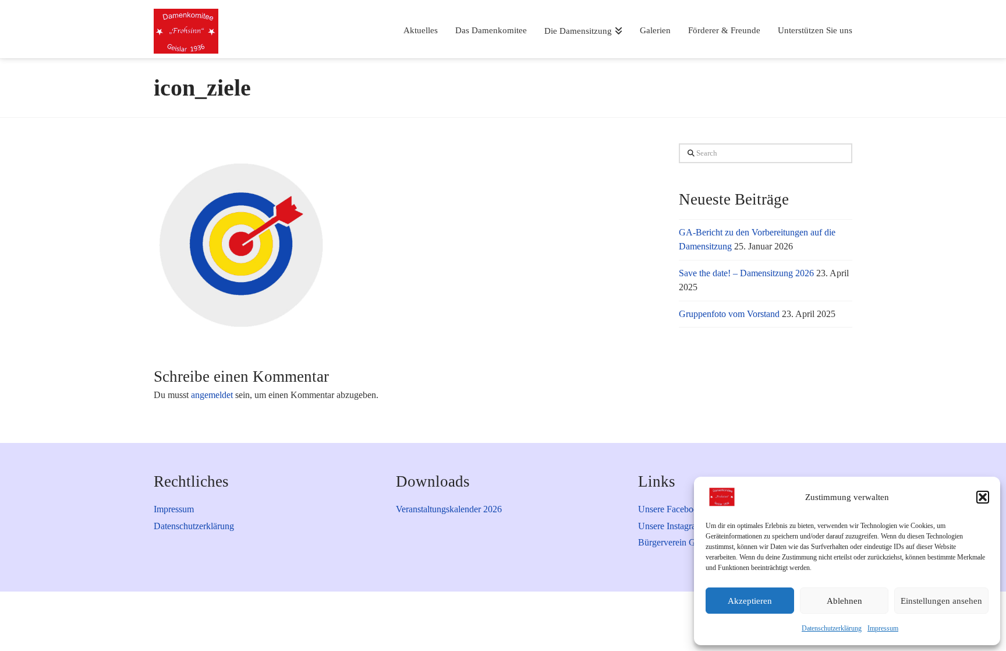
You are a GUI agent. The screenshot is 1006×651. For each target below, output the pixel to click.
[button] (983, 497)
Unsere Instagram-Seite (681, 526)
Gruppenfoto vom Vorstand (729, 314)
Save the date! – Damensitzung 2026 (746, 273)
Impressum (882, 628)
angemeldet (212, 395)
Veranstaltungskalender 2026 (449, 509)
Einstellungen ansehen (941, 601)
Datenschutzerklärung (832, 628)
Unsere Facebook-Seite (681, 509)
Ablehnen (844, 601)
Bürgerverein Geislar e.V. (685, 542)
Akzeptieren (750, 601)
